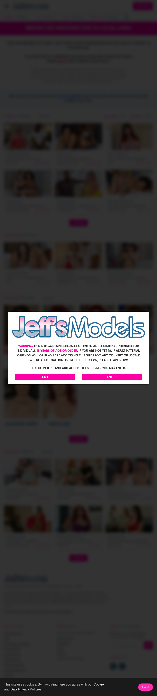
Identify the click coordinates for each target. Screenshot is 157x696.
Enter (112, 377)
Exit (45, 377)
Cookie (98, 684)
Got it (145, 687)
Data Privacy (19, 689)
